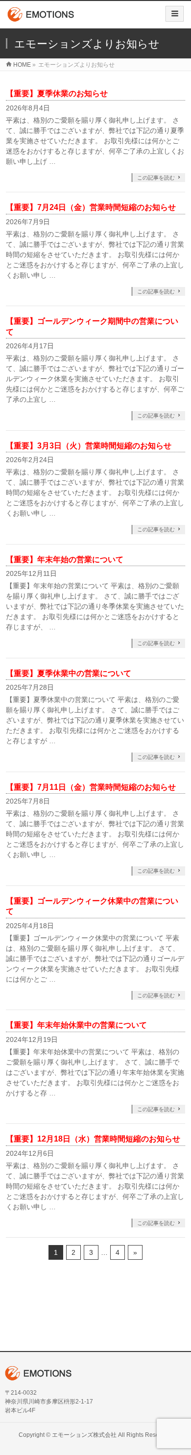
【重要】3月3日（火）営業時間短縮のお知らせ (88, 446)
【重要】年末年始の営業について (64, 559)
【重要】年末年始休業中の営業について (76, 1025)
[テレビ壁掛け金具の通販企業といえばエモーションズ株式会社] (40, 18)
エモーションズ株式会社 (84, 1434)
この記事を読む (156, 178)
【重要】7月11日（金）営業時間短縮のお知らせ (91, 787)
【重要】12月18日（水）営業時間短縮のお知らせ (93, 1139)
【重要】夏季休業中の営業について (68, 673)
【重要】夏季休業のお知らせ (57, 93)
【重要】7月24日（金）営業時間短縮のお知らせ (91, 207)
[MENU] (175, 14)
